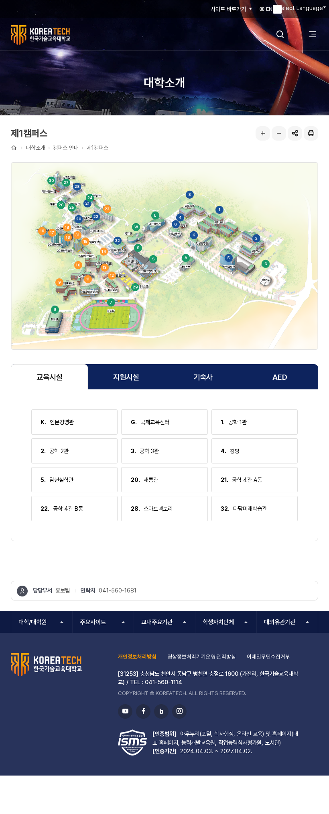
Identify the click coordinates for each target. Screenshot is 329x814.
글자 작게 (279, 133)
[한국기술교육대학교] (58, 35)
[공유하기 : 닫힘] (295, 133)
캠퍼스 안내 (66, 147)
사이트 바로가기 (228, 9)
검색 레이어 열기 (280, 34)
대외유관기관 (279, 622)
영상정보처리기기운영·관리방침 (201, 656)
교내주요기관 (157, 622)
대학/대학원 (32, 622)
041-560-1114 (163, 682)
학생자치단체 (218, 622)
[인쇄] (311, 133)
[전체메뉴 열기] (313, 34)
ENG (270, 9)
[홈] (14, 148)
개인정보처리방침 (137, 656)
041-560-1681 (117, 590)
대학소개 (35, 147)
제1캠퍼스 (97, 147)
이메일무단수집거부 (268, 656)
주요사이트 (93, 622)
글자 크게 (263, 133)
